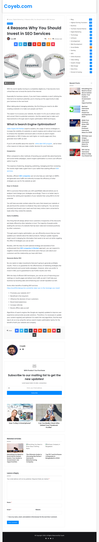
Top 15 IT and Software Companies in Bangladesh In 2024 (54, 456)
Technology (74, 35)
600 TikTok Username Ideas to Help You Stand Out (87, 153)
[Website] (21, 349)
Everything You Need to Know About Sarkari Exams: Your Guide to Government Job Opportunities (15, 458)
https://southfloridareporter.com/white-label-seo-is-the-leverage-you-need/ (33, 288)
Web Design (74, 66)
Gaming (73, 50)
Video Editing (75, 59)
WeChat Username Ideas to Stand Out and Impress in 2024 (87, 112)
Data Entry (74, 69)
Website (38, 509)
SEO (72, 53)
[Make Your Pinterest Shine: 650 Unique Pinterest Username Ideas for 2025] (75, 123)
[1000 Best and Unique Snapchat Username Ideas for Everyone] (75, 138)
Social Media (75, 47)
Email (9, 509)
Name (9, 502)
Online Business (76, 56)
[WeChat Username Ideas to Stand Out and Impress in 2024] (75, 109)
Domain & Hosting (76, 72)
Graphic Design (75, 63)
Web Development (76, 44)
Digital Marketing (18, 19)
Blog (72, 19)
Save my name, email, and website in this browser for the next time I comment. (33, 517)
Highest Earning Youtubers (79, 22)
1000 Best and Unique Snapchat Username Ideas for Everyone (87, 141)
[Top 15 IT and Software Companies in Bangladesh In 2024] (54, 448)
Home (10, 19)
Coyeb (12, 39)
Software (73, 38)
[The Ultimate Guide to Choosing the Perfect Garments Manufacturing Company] (34, 448)
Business (10, 23)
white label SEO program (43, 144)
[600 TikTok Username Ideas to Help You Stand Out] (75, 152)
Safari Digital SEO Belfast (15, 129)
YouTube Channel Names (78, 29)
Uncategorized (75, 41)
